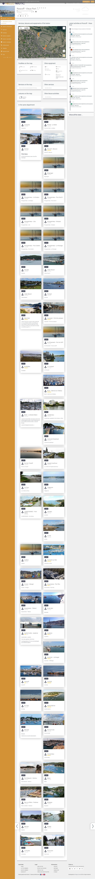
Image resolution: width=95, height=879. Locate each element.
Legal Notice (40, 866)
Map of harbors (24, 870)
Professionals (6, 45)
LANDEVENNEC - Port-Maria (30, 512)
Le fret (49, 536)
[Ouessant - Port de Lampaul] (53, 307)
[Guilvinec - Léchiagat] (53, 646)
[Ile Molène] (30, 356)
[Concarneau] (53, 743)
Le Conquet (50, 366)
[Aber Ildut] (30, 307)
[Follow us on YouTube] (79, 869)
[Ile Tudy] (30, 695)
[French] (41, 874)
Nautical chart (6, 51)
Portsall (49, 294)
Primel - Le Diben (52, 125)
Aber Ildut (27, 318)
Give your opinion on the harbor (84, 29)
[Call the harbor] (33, 11)
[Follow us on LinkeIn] (72, 869)
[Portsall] (53, 283)
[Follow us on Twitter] (75, 869)
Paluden (26, 270)
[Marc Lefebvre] (72, 96)
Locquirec (27, 125)
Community (23, 871)
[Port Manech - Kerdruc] (30, 767)
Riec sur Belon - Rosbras (31, 802)
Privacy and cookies (41, 868)
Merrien (26, 826)
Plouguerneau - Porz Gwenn (32, 245)
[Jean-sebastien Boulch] (72, 49)
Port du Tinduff (28, 463)
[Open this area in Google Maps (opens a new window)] (20, 57)
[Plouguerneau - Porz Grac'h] (53, 186)
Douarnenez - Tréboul (30, 608)
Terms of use (40, 870)
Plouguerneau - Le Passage (55, 245)
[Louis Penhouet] (72, 34)
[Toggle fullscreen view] (64, 28)
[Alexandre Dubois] (72, 80)
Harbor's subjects (6, 36)
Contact (55, 866)
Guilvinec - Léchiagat (53, 657)
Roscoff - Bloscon (52, 149)
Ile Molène (27, 366)
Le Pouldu (27, 851)
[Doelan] (53, 816)
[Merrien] (30, 816)
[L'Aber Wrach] (53, 259)
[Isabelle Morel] (72, 103)
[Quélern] (30, 549)
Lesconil (26, 681)
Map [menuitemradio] (21, 28)
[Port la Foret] (53, 719)
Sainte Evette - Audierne (31, 633)
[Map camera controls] (64, 51)
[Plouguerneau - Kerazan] (53, 211)
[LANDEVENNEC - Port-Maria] (30, 501)
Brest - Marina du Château (54, 391)
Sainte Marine (51, 705)
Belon (48, 778)
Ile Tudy (26, 705)
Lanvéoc (49, 511)
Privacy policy (86, 1)
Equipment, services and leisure (6, 22)
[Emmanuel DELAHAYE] (72, 41)
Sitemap (55, 871)
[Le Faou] (30, 477)
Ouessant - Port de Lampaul (55, 318)
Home (22, 866)
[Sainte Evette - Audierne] (30, 622)
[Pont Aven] (53, 840)
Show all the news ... (76, 115)
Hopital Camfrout (52, 463)
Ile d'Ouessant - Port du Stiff (55, 342)
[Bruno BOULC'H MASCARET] (72, 65)
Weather (5, 48)
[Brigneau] (53, 791)
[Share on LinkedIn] (23, 16)
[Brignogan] (53, 162)
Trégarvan (50, 487)
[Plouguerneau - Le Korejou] (30, 186)
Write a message (74, 29)
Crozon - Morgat (29, 584)
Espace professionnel (35, 874)
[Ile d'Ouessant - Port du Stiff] (53, 332)
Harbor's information (7, 26)
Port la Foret (50, 730)
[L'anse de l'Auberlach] (53, 428)
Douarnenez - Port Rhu (53, 584)
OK (92, 1)
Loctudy (49, 681)
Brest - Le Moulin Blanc (30, 415)
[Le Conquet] (53, 356)
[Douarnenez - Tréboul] (30, 597)
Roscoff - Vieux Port (7, 18)
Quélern (26, 560)
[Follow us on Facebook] (70, 869)
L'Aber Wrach (51, 270)
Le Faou (26, 487)
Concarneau (50, 754)
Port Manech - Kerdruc (30, 778)
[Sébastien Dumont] (72, 88)
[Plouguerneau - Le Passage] (53, 235)
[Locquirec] (30, 114)
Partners (56, 868)
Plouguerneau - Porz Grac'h (55, 197)
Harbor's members (7, 42)
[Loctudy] (53, 671)
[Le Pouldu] (30, 840)
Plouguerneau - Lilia (30, 221)
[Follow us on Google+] (77, 869)
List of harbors (24, 868)
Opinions (5, 29)
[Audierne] (53, 622)
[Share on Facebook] (20, 16)
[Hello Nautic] (13, 3)
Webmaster (56, 870)
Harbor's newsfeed (7, 39)
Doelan (49, 826)
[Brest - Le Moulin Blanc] (30, 404)
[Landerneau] (53, 404)
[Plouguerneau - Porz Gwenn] (30, 235)
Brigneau (49, 802)
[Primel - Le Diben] (53, 114)
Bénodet (26, 730)
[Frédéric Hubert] (72, 57)
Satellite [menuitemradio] (26, 28)
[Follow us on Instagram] (82, 869)
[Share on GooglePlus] (28, 16)
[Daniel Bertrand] (72, 72)
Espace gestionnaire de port (24, 874)
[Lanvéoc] (53, 501)
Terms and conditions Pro (43, 871)
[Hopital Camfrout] (53, 452)
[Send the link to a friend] (18, 16)
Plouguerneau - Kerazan (54, 221)
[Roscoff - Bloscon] (92, 826)
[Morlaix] (17, 826)
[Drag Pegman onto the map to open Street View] (64, 55)
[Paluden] (30, 259)
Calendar (5, 32)
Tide (4, 54)
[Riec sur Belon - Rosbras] (30, 791)
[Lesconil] (30, 671)
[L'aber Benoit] (30, 283)
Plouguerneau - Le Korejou (31, 197)
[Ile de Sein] (53, 597)
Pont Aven (50, 851)
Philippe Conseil (78, 874)
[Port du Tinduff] (30, 452)
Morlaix (26, 149)
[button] (46, 46)
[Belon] (53, 767)
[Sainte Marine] (53, 695)
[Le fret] (53, 525)
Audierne (49, 633)
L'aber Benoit (28, 294)
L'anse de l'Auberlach (53, 439)
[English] (44, 874)
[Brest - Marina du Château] (53, 380)
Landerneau (50, 415)
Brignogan (50, 173)
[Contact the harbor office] (36, 11)
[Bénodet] (30, 719)
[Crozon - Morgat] (30, 573)
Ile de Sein (50, 608)
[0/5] (41, 8)
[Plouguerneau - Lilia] (30, 211)
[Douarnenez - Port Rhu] (53, 573)
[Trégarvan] (53, 477)
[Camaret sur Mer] (53, 549)
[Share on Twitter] (25, 16)
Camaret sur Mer (52, 560)
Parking (34, 70)
